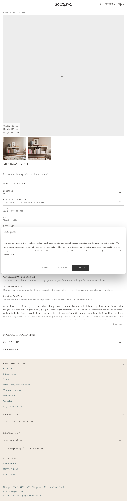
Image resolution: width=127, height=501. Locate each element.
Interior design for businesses (16, 385)
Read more (118, 324)
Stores (6, 379)
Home (5, 12)
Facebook (10, 464)
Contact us (8, 369)
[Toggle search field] (102, 4)
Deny (45, 268)
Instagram (10, 469)
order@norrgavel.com (13, 492)
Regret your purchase (13, 407)
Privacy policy (9, 374)
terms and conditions (35, 448)
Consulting (8, 401)
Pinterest (10, 475)
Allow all (80, 268)
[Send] (120, 440)
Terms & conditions (12, 390)
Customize (62, 268)
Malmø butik (9, 396)
